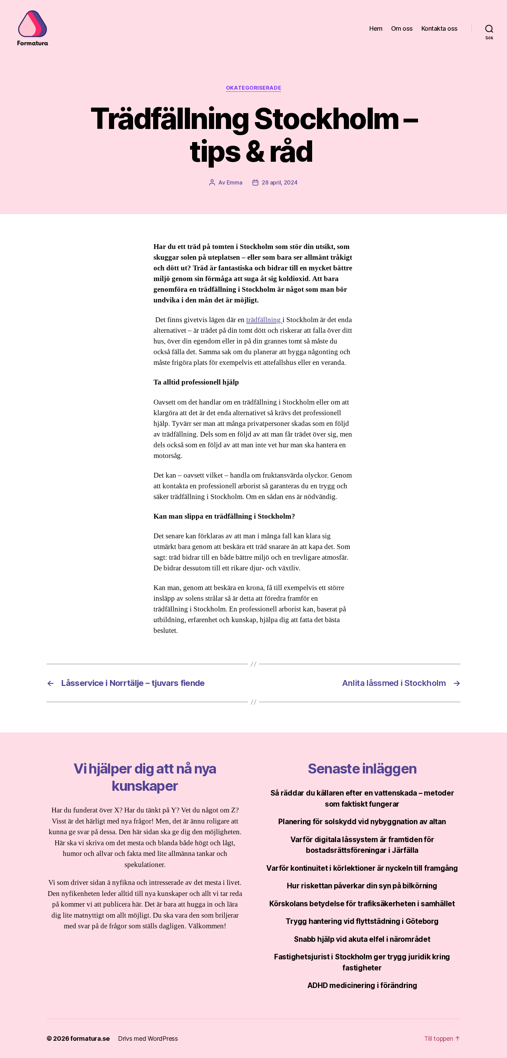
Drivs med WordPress (148, 1038)
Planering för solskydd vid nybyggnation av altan (362, 821)
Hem (375, 28)
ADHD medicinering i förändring (362, 985)
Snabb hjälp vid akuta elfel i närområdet (362, 939)
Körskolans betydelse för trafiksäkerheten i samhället (362, 903)
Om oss (402, 28)
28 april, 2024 (279, 182)
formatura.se (90, 1038)
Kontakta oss (439, 28)
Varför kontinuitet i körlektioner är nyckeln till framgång (362, 868)
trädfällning (264, 320)
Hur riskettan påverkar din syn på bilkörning (362, 885)
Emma (234, 182)
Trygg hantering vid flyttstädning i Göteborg (362, 921)
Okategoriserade (253, 88)
